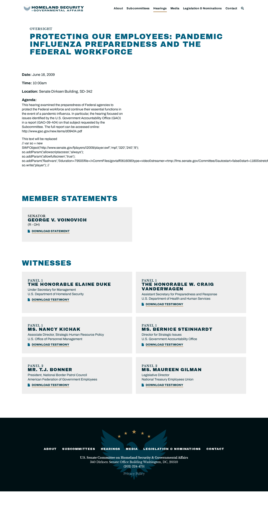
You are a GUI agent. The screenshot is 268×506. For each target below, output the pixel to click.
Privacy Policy (134, 473)
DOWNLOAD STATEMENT (51, 231)
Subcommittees (138, 8)
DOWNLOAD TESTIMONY (50, 299)
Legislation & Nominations (202, 8)
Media (174, 8)
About (118, 8)
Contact (231, 8)
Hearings (160, 8)
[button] (242, 8)
